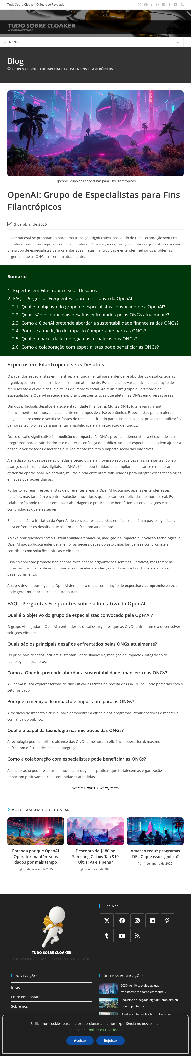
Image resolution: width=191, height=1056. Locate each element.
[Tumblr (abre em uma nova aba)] (169, 4)
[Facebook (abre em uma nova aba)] (146, 4)
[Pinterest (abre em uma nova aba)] (152, 4)
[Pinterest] (167, 920)
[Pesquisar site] (178, 42)
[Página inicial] (9, 69)
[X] (107, 920)
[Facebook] (122, 920)
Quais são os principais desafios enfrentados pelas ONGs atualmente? (90, 315)
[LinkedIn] (152, 920)
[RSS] (137, 935)
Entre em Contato (25, 996)
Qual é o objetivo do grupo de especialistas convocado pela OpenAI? (88, 307)
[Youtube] (122, 935)
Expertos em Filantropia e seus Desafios (52, 290)
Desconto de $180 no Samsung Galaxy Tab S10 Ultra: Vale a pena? (95, 856)
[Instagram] (137, 920)
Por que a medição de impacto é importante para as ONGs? (79, 331)
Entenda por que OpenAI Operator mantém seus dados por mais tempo (35, 856)
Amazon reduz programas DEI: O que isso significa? (155, 853)
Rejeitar (110, 1040)
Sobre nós (19, 1006)
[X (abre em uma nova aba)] (139, 4)
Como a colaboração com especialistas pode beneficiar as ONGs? (85, 347)
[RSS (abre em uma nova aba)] (181, 4)
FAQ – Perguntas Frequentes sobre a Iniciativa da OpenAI (70, 298)
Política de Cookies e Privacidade (95, 1029)
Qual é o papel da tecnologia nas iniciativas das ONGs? (74, 339)
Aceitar (80, 1040)
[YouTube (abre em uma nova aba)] (175, 4)
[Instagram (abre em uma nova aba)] (158, 4)
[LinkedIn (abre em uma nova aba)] (164, 4)
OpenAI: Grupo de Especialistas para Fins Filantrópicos (64, 69)
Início (15, 987)
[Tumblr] (107, 935)
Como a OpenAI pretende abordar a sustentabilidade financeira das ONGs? (95, 323)
